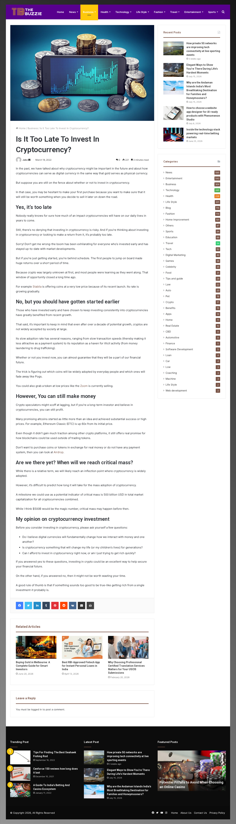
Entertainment (192, 12)
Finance (170, 343)
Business (88, 12)
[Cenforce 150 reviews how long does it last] (20, 774)
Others (169, 225)
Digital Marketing (175, 254)
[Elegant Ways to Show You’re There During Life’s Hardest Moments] (173, 70)
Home (60, 12)
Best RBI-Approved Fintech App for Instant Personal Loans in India (81, 666)
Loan (168, 355)
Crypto (170, 302)
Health (104, 12)
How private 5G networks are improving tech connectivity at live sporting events (128, 756)
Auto (168, 290)
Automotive (172, 337)
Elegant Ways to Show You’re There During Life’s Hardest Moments (202, 68)
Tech (168, 249)
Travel (173, 12)
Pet (168, 296)
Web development (176, 390)
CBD (168, 331)
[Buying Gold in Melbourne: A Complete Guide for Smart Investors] (36, 647)
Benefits (170, 308)
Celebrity (171, 266)
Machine (171, 378)
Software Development (179, 349)
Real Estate (172, 325)
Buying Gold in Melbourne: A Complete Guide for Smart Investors (33, 666)
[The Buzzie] (26, 12)
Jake (25, 159)
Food (168, 272)
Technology (122, 12)
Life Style (141, 12)
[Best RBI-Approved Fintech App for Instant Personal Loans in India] (82, 647)
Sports (212, 12)
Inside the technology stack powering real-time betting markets (203, 133)
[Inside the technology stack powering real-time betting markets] (173, 134)
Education (171, 237)
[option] (192, 770)
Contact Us (200, 812)
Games (170, 260)
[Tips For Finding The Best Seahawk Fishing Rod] (20, 757)
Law (168, 284)
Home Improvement (177, 219)
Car (168, 361)
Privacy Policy (217, 812)
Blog (168, 207)
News (72, 12)
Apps (168, 313)
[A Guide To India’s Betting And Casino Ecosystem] (20, 790)
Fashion (158, 12)
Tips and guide (174, 278)
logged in (36, 709)
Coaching (171, 372)
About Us (186, 812)
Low (168, 366)
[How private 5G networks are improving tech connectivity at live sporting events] (173, 48)
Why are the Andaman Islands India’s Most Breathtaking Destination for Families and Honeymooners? (201, 90)
